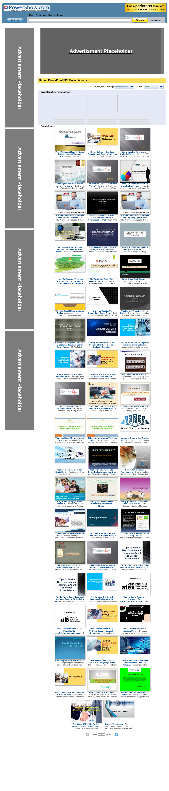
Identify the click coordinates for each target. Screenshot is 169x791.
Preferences (40, 15)
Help (31, 15)
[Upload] (15, 20)
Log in (60, 15)
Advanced (156, 20)
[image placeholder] (63, 103)
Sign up (51, 15)
